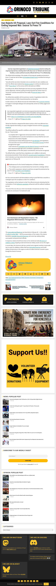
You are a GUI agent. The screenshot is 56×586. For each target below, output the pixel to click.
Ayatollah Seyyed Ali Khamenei (20, 236)
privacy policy (30, 464)
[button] (18, 16)
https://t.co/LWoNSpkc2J (18, 116)
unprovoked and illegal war (15, 232)
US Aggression (40, 277)
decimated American (35, 247)
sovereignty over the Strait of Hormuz (28, 146)
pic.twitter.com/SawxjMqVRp (33, 116)
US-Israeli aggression (10, 279)
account (11, 549)
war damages (36, 140)
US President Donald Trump (30, 77)
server (37, 547)
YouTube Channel (33, 16)
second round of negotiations (37, 155)
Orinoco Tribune (43, 556)
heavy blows (12, 86)
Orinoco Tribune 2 (25, 263)
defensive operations (23, 184)
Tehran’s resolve (28, 84)
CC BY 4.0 (45, 558)
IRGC (23, 277)
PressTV (8, 256)
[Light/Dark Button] (22, 16)
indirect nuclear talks (12, 234)
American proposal (33, 69)
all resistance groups (38, 142)
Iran (10, 277)
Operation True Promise (30, 277)
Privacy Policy (39, 584)
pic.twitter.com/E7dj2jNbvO (22, 171)
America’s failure (36, 92)
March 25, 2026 (26, 119)
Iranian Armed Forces (16, 277)
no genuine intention (44, 101)
